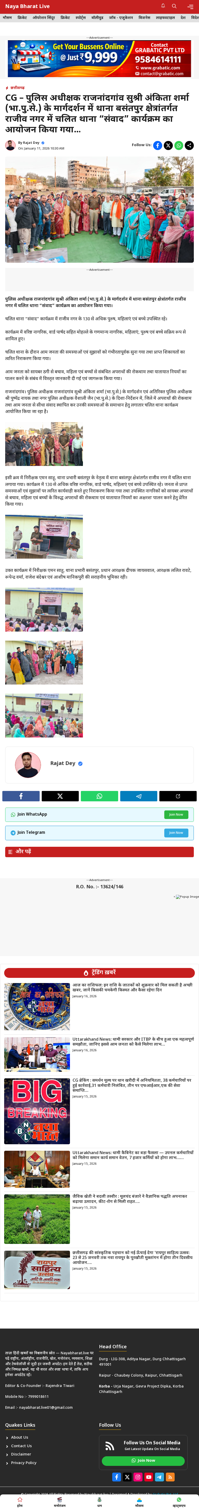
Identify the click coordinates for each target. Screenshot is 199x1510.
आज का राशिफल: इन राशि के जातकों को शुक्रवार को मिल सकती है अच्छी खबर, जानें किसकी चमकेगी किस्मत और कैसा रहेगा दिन (133, 988)
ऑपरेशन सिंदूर (44, 18)
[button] (174, 6)
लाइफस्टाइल (165, 18)
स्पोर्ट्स (81, 18)
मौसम (7, 18)
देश (183, 18)
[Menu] (190, 6)
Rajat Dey (31, 143)
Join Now (176, 814)
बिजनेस (144, 18)
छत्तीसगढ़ (18, 88)
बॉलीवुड (97, 18)
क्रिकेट (22, 18)
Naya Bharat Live (27, 6)
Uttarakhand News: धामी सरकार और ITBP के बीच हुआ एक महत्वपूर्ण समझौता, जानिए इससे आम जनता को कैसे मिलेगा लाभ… (133, 1042)
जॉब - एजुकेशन (121, 18)
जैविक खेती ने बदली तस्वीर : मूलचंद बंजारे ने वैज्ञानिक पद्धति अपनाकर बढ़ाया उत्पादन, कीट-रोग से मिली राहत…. (130, 1199)
